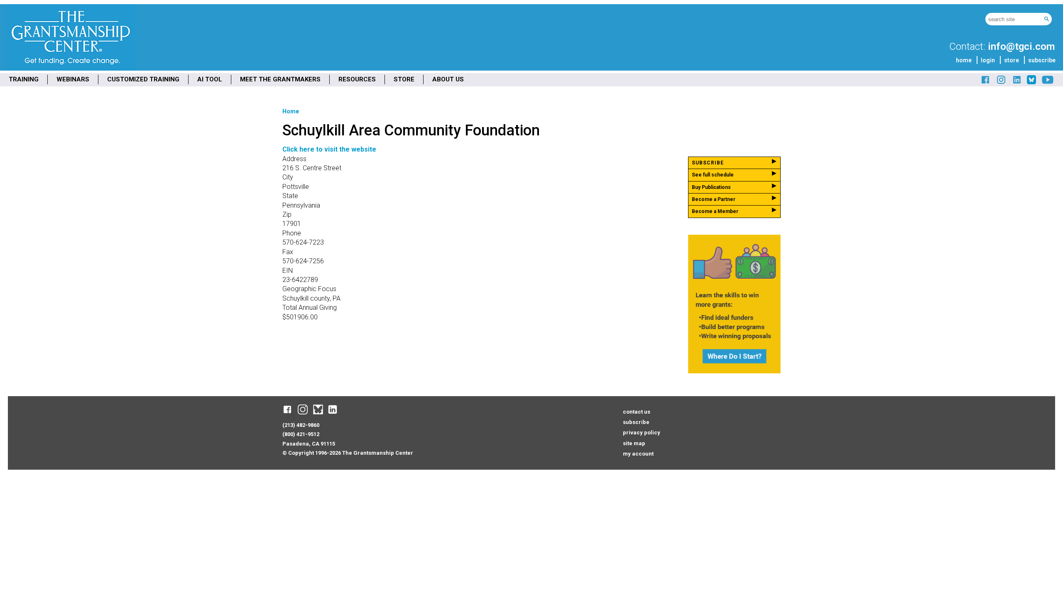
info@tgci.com (1021, 46)
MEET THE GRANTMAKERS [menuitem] (280, 79)
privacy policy (641, 432)
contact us (636, 412)
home (964, 60)
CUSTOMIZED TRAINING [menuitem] (143, 79)
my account (638, 454)
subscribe (1042, 60)
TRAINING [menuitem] (24, 79)
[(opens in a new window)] (985, 83)
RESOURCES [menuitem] (357, 79)
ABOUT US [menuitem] (448, 79)
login (988, 60)
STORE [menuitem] (404, 79)
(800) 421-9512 (300, 434)
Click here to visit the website (329, 149)
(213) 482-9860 (300, 425)
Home (290, 111)
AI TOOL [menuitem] (209, 79)
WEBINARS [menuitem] (72, 79)
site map (634, 443)
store (1011, 60)
